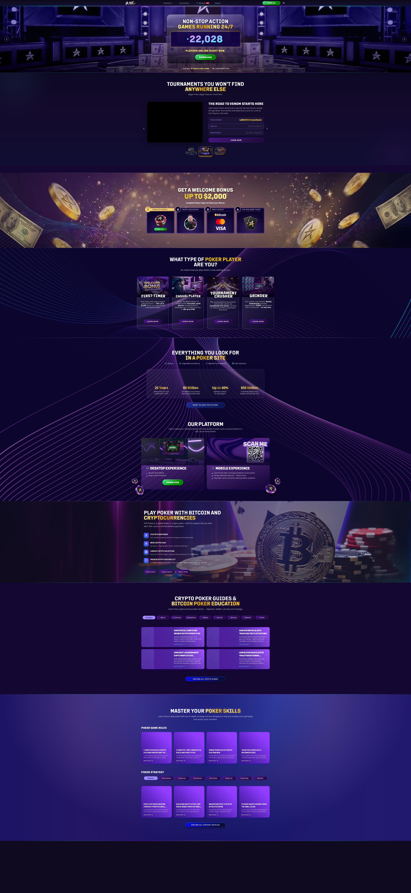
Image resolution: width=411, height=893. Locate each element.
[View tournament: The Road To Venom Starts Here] (205, 151)
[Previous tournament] (144, 128)
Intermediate (166, 784)
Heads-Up (228, 784)
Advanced (182, 784)
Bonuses (234, 618)
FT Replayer (203, 3)
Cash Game (213, 784)
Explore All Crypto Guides (205, 685)
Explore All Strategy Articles (205, 830)
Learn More (253, 139)
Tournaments (184, 3)
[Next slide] (404, 39)
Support (218, 3)
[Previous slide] (6, 39)
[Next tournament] (267, 128)
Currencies (177, 618)
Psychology (245, 784)
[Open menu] (284, 3)
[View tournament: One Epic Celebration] (191, 151)
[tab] (185, 68)
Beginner (151, 784)
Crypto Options (167, 572)
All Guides (149, 618)
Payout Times (183, 572)
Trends (262, 618)
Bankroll (248, 618)
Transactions (191, 618)
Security (220, 618)
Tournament (197, 784)
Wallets (205, 618)
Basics (163, 618)
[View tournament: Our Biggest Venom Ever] (219, 151)
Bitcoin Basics (151, 572)
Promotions (167, 3)
